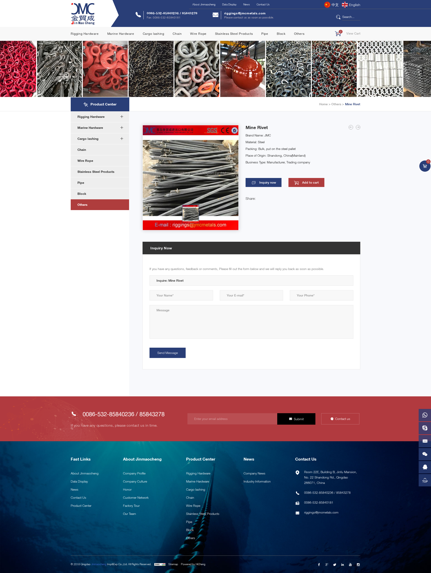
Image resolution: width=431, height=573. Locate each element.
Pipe (264, 33)
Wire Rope (198, 33)
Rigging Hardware (85, 33)
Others (299, 33)
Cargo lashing (153, 33)
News (246, 4)
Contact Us (263, 4)
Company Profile (134, 473)
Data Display (229, 4)
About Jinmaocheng (204, 4)
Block (281, 33)
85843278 (190, 13)
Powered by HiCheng (193, 564)
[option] (190, 177)
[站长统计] (159, 564)
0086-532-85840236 (163, 13)
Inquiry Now (161, 248)
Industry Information (257, 481)
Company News (254, 473)
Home (323, 104)
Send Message (167, 353)
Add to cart (310, 182)
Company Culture (135, 481)
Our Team (129, 514)
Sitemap (173, 564)
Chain (177, 33)
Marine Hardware (120, 33)
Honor (127, 489)
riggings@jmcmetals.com (245, 13)
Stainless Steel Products (234, 33)
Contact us (342, 419)
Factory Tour (131, 505)
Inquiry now (267, 182)
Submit (299, 419)
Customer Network (136, 497)
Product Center (81, 505)
